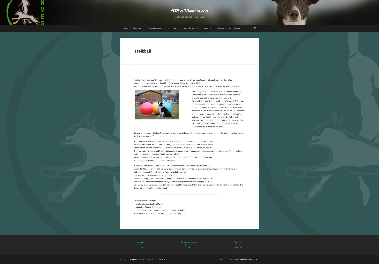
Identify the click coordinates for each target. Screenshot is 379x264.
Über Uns (137, 28)
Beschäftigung (190, 28)
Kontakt (220, 28)
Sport (206, 28)
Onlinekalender (236, 28)
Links (189, 247)
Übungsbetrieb (154, 28)
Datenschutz (141, 245)
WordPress (166, 259)
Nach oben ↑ (254, 259)
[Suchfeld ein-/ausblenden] (255, 28)
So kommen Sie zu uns (189, 242)
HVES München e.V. (189, 10)
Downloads (189, 245)
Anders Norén (241, 259)
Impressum (141, 242)
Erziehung (172, 28)
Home (125, 28)
